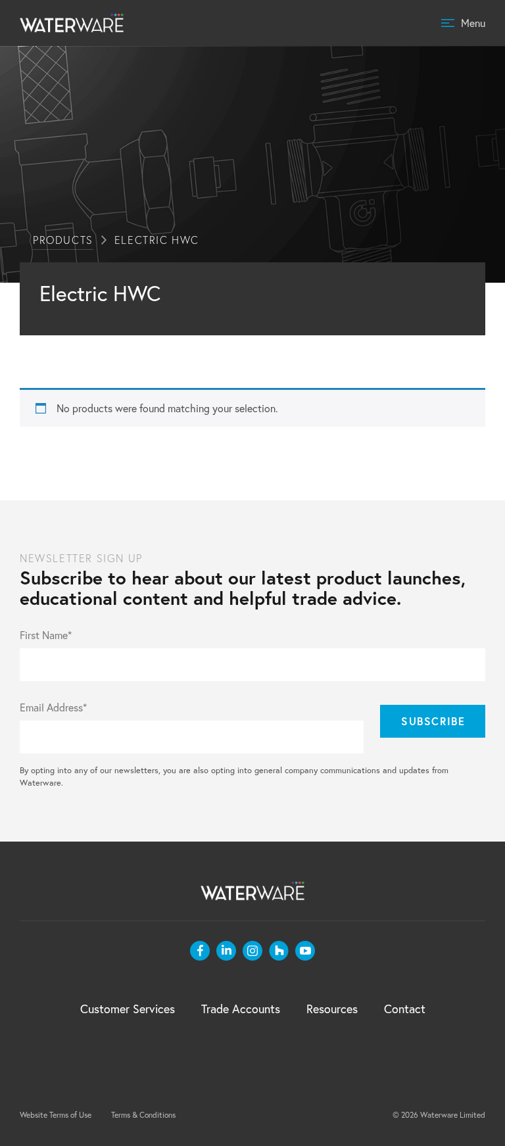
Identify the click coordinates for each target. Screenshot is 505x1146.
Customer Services (127, 1008)
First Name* (46, 635)
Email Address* (53, 707)
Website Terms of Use (55, 1115)
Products (63, 240)
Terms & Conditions (143, 1115)
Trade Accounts (240, 1008)
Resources (332, 1008)
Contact (404, 1008)
